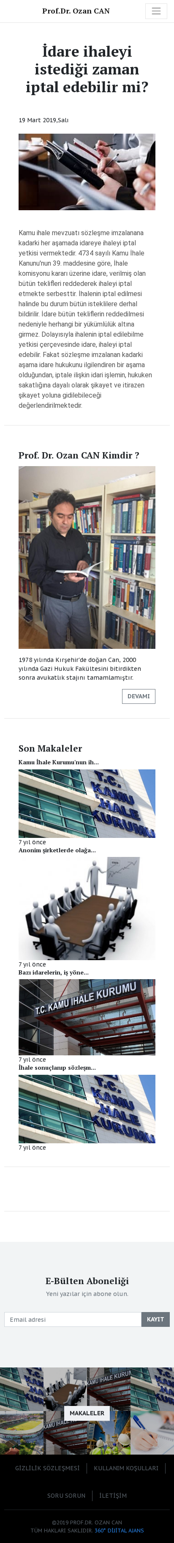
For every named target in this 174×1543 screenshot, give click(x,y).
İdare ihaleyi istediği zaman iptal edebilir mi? (87, 68)
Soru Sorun (66, 1495)
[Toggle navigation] (156, 11)
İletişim (113, 1495)
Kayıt (155, 1319)
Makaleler (87, 1413)
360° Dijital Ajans (119, 1530)
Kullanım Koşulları (126, 1468)
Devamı (139, 696)
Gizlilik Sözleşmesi (47, 1468)
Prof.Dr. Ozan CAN (76, 11)
